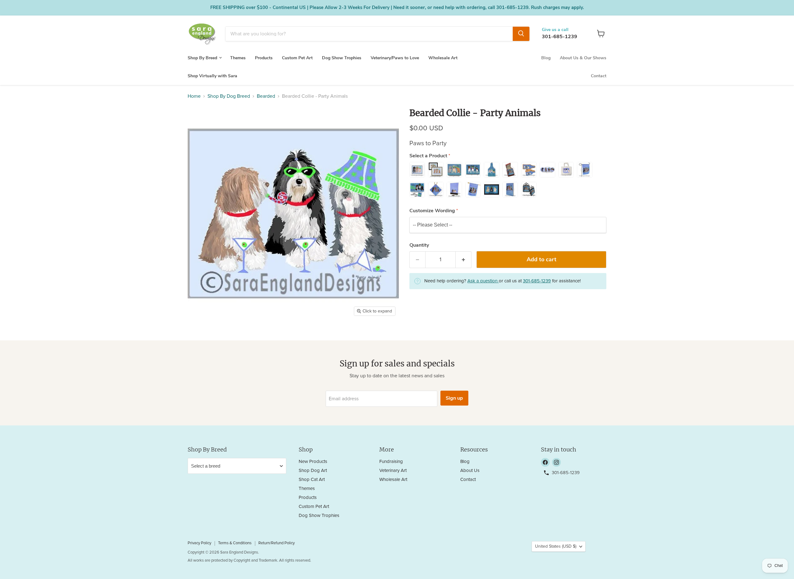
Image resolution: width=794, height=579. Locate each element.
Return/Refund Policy (276, 543)
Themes (238, 58)
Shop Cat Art (312, 479)
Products (264, 58)
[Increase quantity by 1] (463, 259)
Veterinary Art (393, 470)
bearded (266, 96)
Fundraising (391, 461)
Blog (546, 58)
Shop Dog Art (313, 470)
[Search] (521, 33)
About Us (470, 470)
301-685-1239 (559, 36)
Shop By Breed (203, 58)
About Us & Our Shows (583, 58)
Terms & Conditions (235, 543)
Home (194, 96)
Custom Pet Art (297, 58)
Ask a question (483, 281)
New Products (313, 461)
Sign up (454, 398)
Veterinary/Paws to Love (395, 58)
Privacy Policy (199, 543)
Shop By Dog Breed (228, 96)
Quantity (419, 245)
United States (555, 546)
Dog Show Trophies (341, 58)
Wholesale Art (442, 58)
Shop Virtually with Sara (212, 76)
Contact (598, 76)
